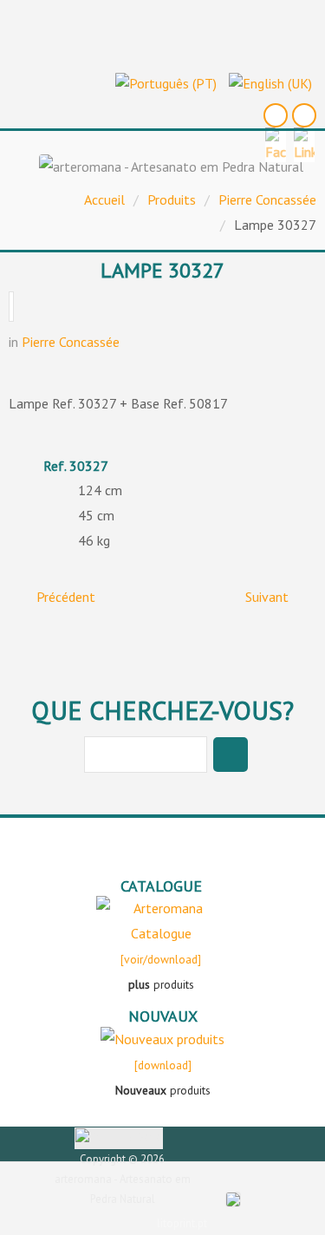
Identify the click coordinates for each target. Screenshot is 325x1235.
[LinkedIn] (304, 115)
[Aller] (230, 754)
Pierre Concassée (267, 199)
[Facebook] (275, 115)
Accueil (104, 199)
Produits (171, 199)
